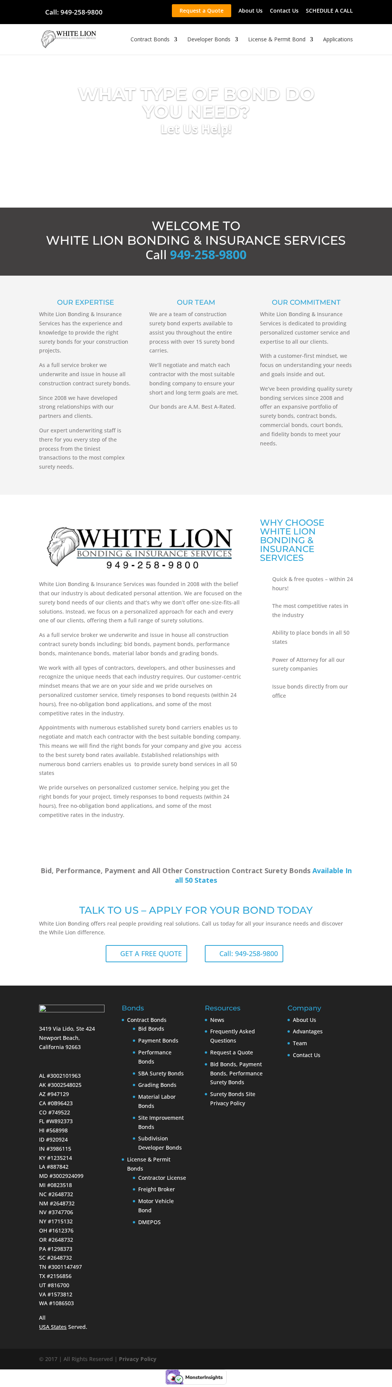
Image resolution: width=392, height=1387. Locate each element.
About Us (250, 11)
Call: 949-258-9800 (74, 12)
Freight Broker (156, 1189)
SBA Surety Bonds (161, 1073)
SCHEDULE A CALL (329, 11)
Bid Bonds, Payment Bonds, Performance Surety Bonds (236, 1073)
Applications (338, 40)
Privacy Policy (138, 1359)
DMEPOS (149, 1222)
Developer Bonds (208, 40)
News (217, 1019)
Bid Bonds (151, 1028)
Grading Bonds (157, 1084)
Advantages (308, 1031)
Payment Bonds (158, 1040)
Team (300, 1043)
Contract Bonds (150, 40)
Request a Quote (202, 10)
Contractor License (162, 1177)
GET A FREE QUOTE (151, 953)
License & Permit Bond (276, 40)
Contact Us (284, 11)
